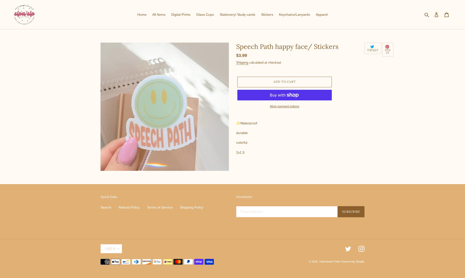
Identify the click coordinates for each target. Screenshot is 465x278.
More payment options (284, 106)
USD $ (110, 249)
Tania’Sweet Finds (330, 261)
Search (106, 207)
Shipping (242, 62)
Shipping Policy (191, 207)
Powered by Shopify (352, 261)
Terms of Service (160, 207)
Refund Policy (129, 207)
